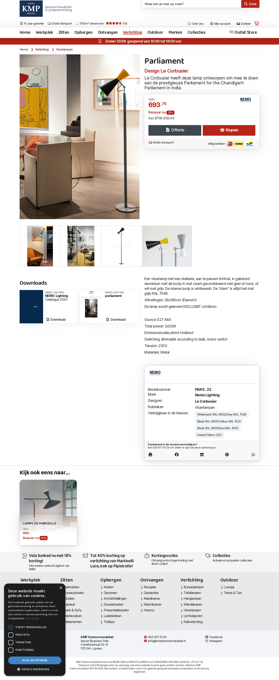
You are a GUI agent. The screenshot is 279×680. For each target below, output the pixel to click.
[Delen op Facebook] (176, 455)
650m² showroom (91, 23)
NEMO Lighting (56, 294)
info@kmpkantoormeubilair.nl (166, 641)
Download (58, 319)
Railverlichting (193, 622)
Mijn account (221, 24)
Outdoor (155, 32)
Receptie (150, 587)
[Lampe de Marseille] (48, 508)
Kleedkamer (152, 598)
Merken (175, 32)
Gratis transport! (163, 142)
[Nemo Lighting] (247, 101)
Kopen (231, 130)
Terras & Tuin (233, 593)
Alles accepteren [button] (34, 660)
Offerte (177, 130)
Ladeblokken (113, 616)
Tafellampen (192, 593)
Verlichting (132, 32)
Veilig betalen (217, 144)
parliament (114, 294)
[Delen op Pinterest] (226, 455)
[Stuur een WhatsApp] (248, 455)
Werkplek (44, 32)
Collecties (196, 32)
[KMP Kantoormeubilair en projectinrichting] (57, 10)
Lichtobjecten (193, 616)
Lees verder (32, 618)
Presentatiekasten (116, 610)
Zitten (63, 32)
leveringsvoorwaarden (180, 668)
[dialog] (34, 630)
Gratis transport (61, 23)
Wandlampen (193, 604)
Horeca (149, 610)
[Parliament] (80, 136)
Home (25, 32)
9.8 (124, 23)
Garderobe (151, 593)
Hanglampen (192, 598)
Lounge (229, 587)
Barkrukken (71, 587)
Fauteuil (69, 604)
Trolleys (109, 622)
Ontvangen (108, 32)
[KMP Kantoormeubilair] (31, 10)
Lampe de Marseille (39, 523)
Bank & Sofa (72, 610)
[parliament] (91, 306)
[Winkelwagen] (256, 23)
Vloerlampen (64, 49)
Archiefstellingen (115, 598)
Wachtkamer (153, 604)
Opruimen (110, 593)
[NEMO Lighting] (31, 306)
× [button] (60, 587)
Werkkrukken (73, 616)
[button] (34, 669)
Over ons (197, 24)
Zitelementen (73, 622)
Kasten (109, 587)
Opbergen (83, 32)
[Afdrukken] (156, 455)
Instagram (215, 641)
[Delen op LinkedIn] (201, 455)
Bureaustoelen (74, 593)
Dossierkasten (114, 604)
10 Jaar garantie (33, 23)
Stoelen (69, 598)
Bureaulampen (194, 587)
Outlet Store (245, 32)
